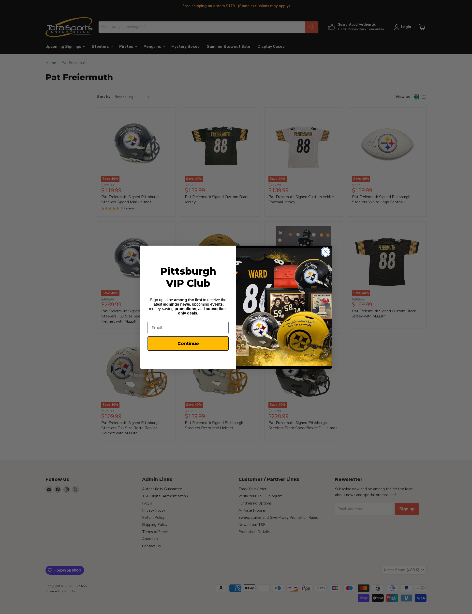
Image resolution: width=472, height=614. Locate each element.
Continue (188, 343)
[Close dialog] (325, 252)
